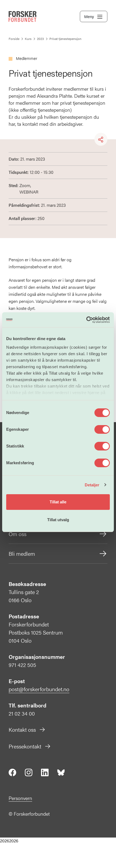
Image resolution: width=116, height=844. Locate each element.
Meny (89, 16)
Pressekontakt (25, 746)
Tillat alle (58, 502)
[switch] (102, 429)
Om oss (17, 534)
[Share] (100, 139)
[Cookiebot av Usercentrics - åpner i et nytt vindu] (86, 319)
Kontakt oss (22, 729)
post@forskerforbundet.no (39, 689)
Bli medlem (22, 553)
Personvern (20, 798)
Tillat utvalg (58, 519)
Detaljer (92, 485)
